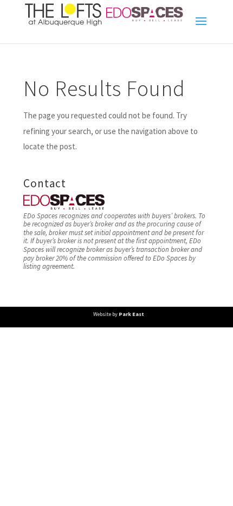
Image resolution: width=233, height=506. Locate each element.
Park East (131, 314)
